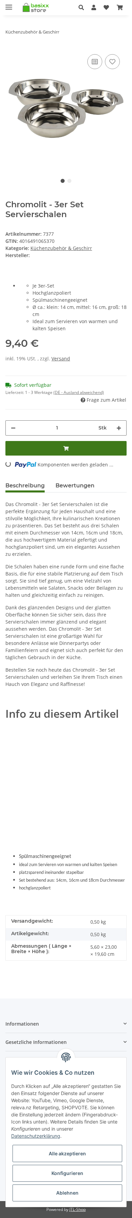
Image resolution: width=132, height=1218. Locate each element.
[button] (81, 7)
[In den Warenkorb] (66, 448)
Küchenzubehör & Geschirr (61, 248)
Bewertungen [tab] (75, 485)
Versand (60, 358)
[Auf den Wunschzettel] (112, 61)
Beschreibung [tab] (25, 485)
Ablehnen (67, 1193)
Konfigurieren (67, 1173)
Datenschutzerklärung (35, 1136)
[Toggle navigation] (8, 4)
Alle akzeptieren (67, 1153)
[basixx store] (37, 7)
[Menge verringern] (13, 428)
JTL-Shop (77, 1209)
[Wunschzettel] (106, 7)
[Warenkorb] (120, 7)
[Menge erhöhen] (118, 428)
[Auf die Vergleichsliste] (94, 61)
